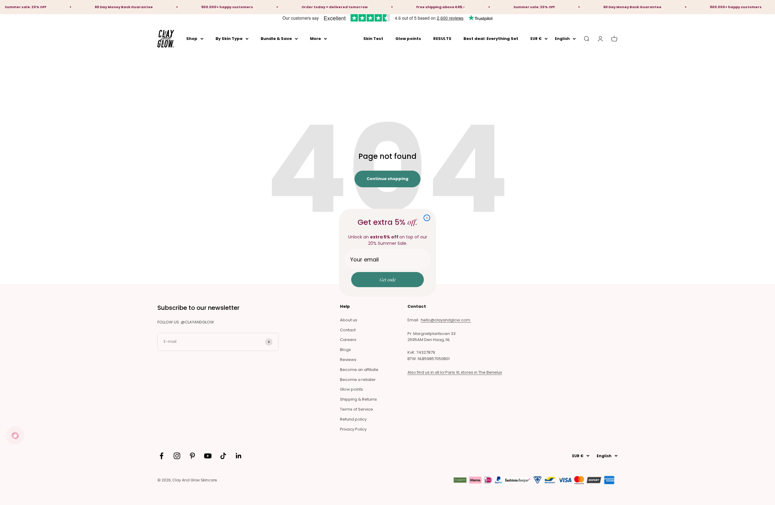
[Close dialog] (427, 218)
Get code (388, 280)
